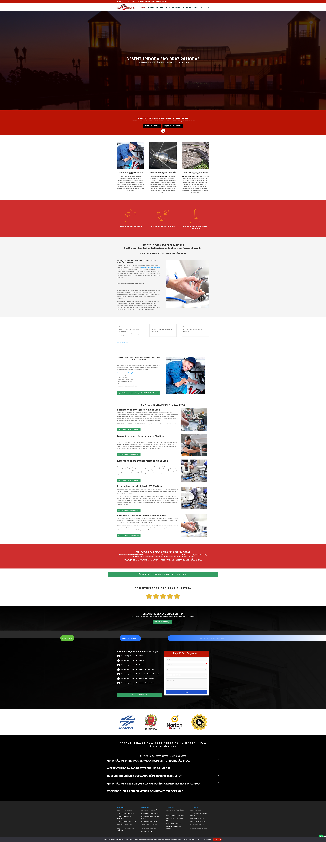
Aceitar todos (217, 839)
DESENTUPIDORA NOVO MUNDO (175, 815)
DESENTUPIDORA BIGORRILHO (125, 813)
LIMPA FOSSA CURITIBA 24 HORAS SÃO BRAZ (195, 173)
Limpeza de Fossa (191, 7)
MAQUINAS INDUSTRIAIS (197, 825)
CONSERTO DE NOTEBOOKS (198, 821)
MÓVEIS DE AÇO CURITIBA (197, 818)
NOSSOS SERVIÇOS (130, 638)
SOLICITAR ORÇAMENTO (139, 694)
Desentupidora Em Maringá (150, 813)
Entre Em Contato (152, 126)
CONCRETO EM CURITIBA (148, 828)
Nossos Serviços (152, 7)
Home (143, 7)
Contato (202, 7)
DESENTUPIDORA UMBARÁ (124, 810)
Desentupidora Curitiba (124, 825)
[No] (324, 839)
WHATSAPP (67, 638)
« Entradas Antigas (122, 342)
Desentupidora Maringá (149, 810)
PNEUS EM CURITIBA (196, 810)
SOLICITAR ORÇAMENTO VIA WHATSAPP (128, 430)
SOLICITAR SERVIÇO (162, 621)
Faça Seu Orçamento (172, 126)
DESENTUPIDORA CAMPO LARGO (126, 821)
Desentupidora (165, 7)
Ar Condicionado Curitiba (149, 825)
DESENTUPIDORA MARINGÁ (173, 824)
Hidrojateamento (178, 7)
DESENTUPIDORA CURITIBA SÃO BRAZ (131, 173)
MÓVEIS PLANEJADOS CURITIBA (198, 828)
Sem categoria (134, 329)
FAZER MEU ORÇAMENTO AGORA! (140, 393)
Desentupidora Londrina (149, 821)
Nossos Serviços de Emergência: (126, 373)
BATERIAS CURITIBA (146, 831)
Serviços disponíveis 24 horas (190, 176)
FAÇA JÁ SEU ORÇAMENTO (212, 638)
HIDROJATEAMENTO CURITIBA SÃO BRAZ (163, 173)
